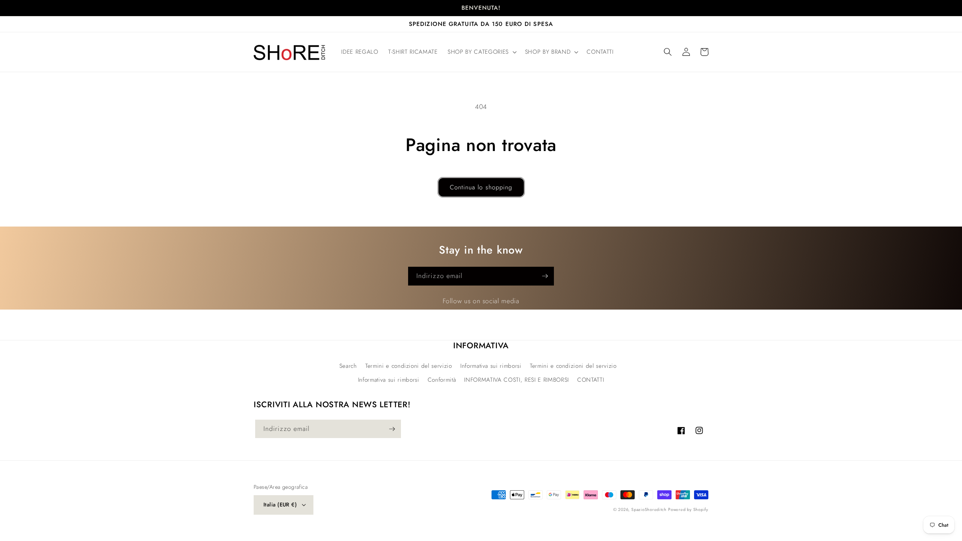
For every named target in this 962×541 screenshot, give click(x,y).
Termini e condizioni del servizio (408, 366)
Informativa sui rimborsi (491, 366)
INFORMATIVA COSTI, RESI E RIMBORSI (516, 380)
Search (348, 366)
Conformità (442, 380)
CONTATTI (590, 380)
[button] (481, 52)
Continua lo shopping (481, 187)
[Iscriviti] (545, 276)
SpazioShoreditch (648, 509)
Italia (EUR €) (280, 504)
